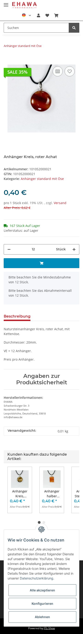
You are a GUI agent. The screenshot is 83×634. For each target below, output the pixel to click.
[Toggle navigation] (6, 3)
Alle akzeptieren (42, 590)
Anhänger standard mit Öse (42, 179)
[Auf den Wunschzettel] (70, 71)
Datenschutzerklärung (36, 578)
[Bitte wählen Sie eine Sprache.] (26, 15)
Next (68, 490)
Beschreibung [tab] (17, 316)
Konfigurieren (42, 603)
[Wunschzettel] (47, 15)
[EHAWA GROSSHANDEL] (24, 5)
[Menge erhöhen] (74, 249)
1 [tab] (39, 522)
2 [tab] (43, 522)
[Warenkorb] (56, 15)
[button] (38, 15)
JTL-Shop (49, 628)
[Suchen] (74, 28)
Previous (15, 490)
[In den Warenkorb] (7, 58)
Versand (60, 203)
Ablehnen (42, 617)
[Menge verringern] (9, 249)
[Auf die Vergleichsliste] (58, 71)
